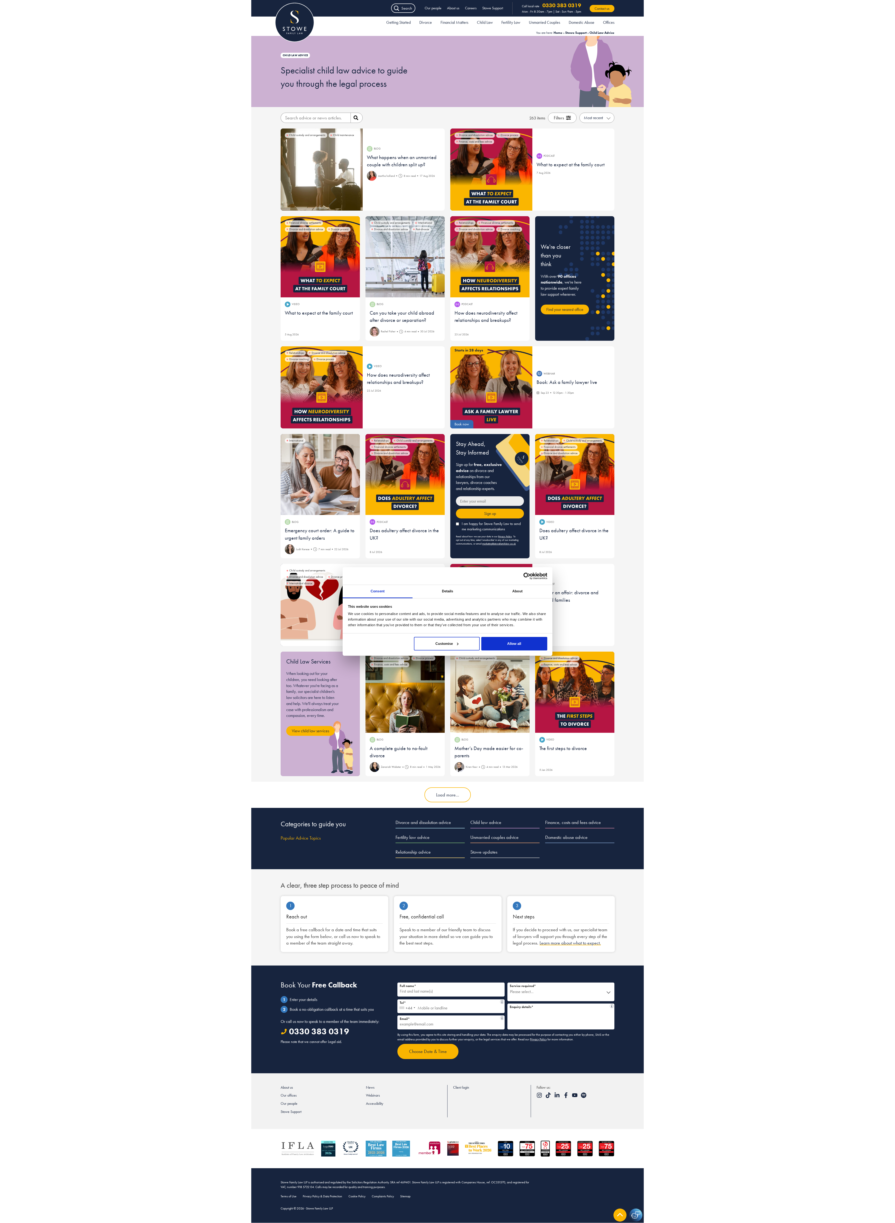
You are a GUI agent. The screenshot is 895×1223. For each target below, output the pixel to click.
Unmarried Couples (544, 22)
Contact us (602, 8)
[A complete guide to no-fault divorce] (405, 692)
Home (558, 33)
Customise (444, 644)
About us (453, 8)
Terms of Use (288, 1196)
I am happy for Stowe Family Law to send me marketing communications (491, 526)
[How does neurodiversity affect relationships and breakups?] (490, 256)
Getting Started (398, 22)
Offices (608, 22)
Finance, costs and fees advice (573, 822)
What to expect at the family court (571, 164)
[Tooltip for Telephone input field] (502, 1002)
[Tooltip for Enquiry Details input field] (612, 1006)
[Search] (357, 118)
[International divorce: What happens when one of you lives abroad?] (322, 605)
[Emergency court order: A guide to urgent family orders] (320, 474)
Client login (461, 1087)
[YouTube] (575, 1096)
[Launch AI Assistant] (635, 1215)
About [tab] (517, 591)
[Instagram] (540, 1096)
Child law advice (485, 822)
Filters (559, 118)
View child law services (310, 730)
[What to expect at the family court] (491, 170)
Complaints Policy (383, 1196)
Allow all (514, 644)
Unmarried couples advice (494, 837)
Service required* (523, 986)
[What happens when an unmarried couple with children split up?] (322, 170)
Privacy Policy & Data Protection (322, 1196)
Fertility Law (510, 22)
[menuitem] (398, 23)
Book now (461, 424)
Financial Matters (454, 22)
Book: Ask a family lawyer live (567, 382)
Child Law (485, 22)
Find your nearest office (564, 309)
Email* (449, 1018)
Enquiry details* (559, 1006)
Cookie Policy (356, 1196)
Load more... (447, 795)
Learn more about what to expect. (570, 943)
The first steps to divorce (563, 748)
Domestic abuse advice (566, 837)
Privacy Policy (505, 536)
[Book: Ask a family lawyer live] (491, 387)
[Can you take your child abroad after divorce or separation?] (405, 256)
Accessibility (374, 1103)
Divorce (425, 22)
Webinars (373, 1095)
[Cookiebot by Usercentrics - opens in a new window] (526, 576)
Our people (433, 8)
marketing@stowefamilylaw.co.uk (499, 543)
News (370, 1087)
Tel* (449, 1002)
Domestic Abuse (581, 22)
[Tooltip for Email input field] (502, 1018)
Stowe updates (483, 852)
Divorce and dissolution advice (423, 822)
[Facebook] (566, 1096)
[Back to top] (619, 1215)
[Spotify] (583, 1096)
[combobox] (407, 1006)
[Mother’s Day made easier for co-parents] (490, 692)
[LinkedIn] (557, 1096)
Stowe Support (492, 8)
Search (406, 8)
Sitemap (405, 1196)
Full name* (408, 986)
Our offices (289, 1095)
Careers (471, 8)
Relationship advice (413, 852)
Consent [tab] (378, 591)
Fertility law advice (413, 837)
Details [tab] (447, 591)
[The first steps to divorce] (574, 692)
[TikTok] (548, 1096)
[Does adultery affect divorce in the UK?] (405, 474)
